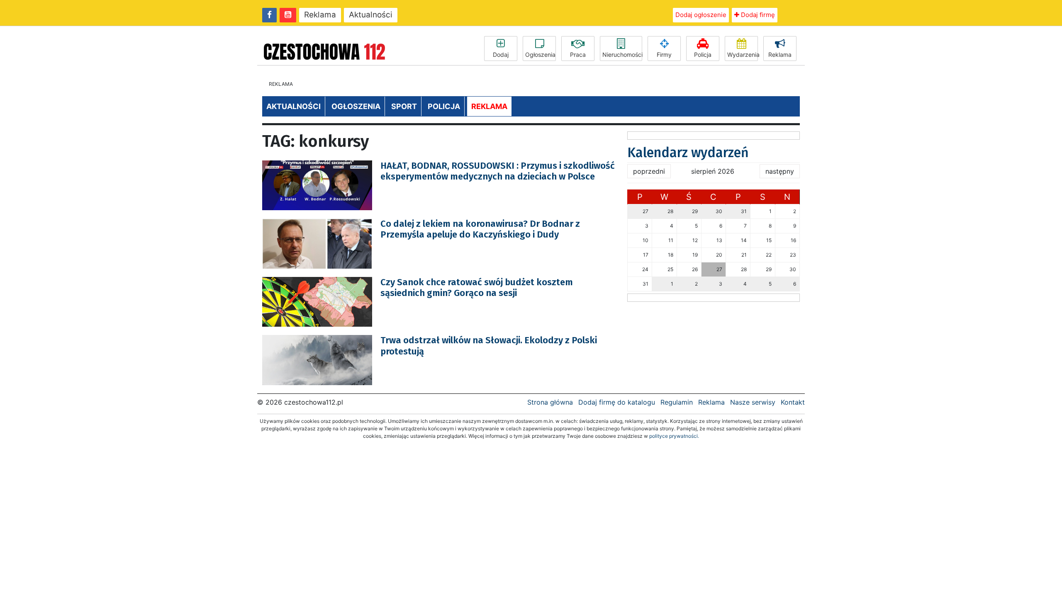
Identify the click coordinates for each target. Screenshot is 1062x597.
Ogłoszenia (540, 54)
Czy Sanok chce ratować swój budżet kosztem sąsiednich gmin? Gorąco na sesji (476, 287)
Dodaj (501, 54)
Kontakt (793, 402)
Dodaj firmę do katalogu (616, 402)
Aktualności (370, 14)
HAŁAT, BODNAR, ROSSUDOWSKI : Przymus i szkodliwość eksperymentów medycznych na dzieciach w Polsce (497, 171)
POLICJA (444, 106)
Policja (702, 54)
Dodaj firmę (757, 15)
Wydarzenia (742, 54)
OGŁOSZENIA (355, 106)
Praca (578, 54)
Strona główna (550, 402)
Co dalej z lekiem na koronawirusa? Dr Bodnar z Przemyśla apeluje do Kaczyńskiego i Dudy (480, 229)
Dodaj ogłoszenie (700, 15)
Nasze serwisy (752, 402)
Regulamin (676, 402)
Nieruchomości (622, 54)
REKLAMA (489, 106)
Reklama (320, 14)
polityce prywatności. (674, 436)
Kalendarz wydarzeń (688, 152)
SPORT (404, 106)
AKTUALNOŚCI (293, 106)
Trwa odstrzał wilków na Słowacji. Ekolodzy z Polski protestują (488, 346)
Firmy (664, 54)
